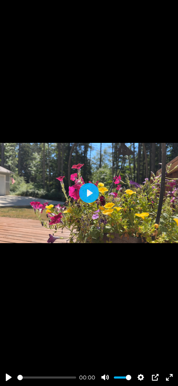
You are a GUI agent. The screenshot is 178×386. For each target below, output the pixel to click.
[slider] (46, 377)
